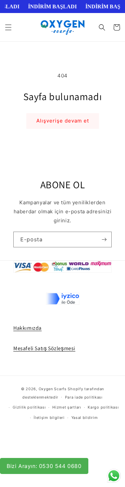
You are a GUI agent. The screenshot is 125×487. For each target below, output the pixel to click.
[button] (8, 27)
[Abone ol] (104, 239)
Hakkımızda (27, 327)
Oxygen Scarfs (53, 389)
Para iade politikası (84, 397)
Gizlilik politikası (29, 407)
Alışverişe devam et (62, 120)
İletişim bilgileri (49, 417)
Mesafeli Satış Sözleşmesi (44, 348)
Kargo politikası (103, 407)
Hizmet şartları (66, 407)
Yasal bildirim (84, 417)
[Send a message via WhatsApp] (114, 476)
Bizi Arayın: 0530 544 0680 (44, 466)
